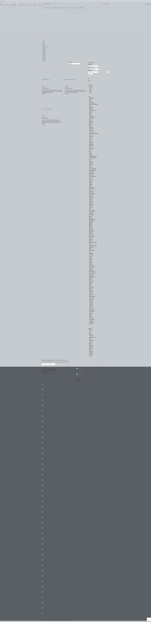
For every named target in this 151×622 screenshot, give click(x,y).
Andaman (91, 108)
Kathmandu (91, 198)
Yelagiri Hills (91, 322)
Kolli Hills (91, 205)
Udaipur (90, 308)
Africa (90, 99)
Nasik (90, 244)
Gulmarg (90, 162)
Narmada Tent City (92, 242)
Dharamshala (91, 148)
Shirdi (90, 285)
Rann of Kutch (92, 273)
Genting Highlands (92, 156)
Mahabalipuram (92, 219)
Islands (90, 178)
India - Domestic (92, 176)
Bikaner (90, 125)
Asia (90, 113)
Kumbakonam (91, 211)
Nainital (90, 241)
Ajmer (90, 105)
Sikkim (90, 288)
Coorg (90, 139)
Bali (89, 119)
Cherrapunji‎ (91, 131)
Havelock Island (92, 168)
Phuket (90, 261)
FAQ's (101, 370)
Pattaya (90, 256)
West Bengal (91, 319)
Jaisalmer (91, 181)
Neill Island (91, 247)
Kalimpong (91, 187)
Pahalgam (91, 253)
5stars (90, 86)
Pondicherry (91, 265)
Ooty (90, 251)
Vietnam (90, 316)
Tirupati (90, 305)
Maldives (90, 224)
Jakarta (90, 182)
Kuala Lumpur (92, 210)
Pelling (90, 257)
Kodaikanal (91, 204)
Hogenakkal (91, 171)
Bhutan (90, 124)
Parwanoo (91, 254)
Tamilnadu (91, 297)
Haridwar (90, 167)
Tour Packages (67, 368)
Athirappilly (91, 116)
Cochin (90, 135)
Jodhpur (90, 184)
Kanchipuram (91, 188)
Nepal (90, 248)
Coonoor (90, 138)
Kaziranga (91, 201)
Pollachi (90, 264)
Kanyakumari (91, 193)
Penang (90, 259)
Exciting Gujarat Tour (46, 79)
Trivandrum (91, 307)
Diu (89, 150)
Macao (90, 216)
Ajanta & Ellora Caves (93, 104)
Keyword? (90, 64)
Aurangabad (91, 118)
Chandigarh (91, 128)
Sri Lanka (91, 293)
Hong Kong (91, 173)
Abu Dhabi (91, 98)
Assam (90, 115)
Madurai (90, 218)
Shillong (90, 282)
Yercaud (90, 324)
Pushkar (90, 268)
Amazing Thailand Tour (80, 373)
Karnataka (91, 194)
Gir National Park (92, 158)
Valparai (90, 313)
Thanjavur (91, 302)
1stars (90, 92)
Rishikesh (91, 277)
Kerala (90, 202)
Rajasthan (91, 270)
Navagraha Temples (93, 245)
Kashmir (90, 196)
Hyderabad (91, 174)
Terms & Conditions (101, 373)
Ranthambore (91, 276)
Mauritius (91, 228)
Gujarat (90, 161)
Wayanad (91, 317)
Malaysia (90, 222)
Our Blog (101, 369)
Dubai (90, 151)
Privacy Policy (101, 372)
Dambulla (91, 144)
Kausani (90, 199)
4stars (90, 87)
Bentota (90, 122)
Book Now (44, 93)
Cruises (66, 372)
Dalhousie (91, 142)
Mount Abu (91, 231)
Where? (89, 67)
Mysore (90, 237)
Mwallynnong (91, 236)
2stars (90, 90)
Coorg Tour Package (80, 383)
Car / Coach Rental (66, 373)
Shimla (90, 284)
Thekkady (91, 304)
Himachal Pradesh (92, 170)
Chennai (90, 130)
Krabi (90, 208)
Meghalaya (91, 230)
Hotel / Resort (66, 370)
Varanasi (90, 314)
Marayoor (91, 227)
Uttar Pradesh (91, 310)
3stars (90, 89)
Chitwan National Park (93, 133)
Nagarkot (91, 239)
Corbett (90, 141)
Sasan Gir (91, 281)
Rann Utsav (91, 274)
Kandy (90, 190)
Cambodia (91, 127)
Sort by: (70, 62)
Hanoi (90, 165)
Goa (90, 159)
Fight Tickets (66, 369)
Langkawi (91, 213)
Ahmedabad (91, 102)
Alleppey (90, 107)
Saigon (90, 279)
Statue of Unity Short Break (47, 109)
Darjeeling (91, 145)
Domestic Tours (92, 337)
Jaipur (90, 179)
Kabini (90, 185)
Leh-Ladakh (91, 214)
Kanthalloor (91, 191)
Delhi (90, 147)
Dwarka (90, 153)
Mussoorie (91, 234)
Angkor (90, 111)
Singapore (91, 290)
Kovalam (90, 207)
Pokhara (90, 262)
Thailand (90, 300)
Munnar (90, 233)
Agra (90, 101)
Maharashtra (91, 221)
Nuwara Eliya (91, 250)
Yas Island (91, 320)
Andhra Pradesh (92, 110)
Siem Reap (91, 287)
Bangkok (90, 121)
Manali (90, 225)
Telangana (91, 299)
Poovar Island (91, 267)
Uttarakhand (91, 311)
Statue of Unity (92, 296)
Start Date (90, 70)
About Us (101, 368)
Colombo (91, 136)
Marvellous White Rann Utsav (70, 79)
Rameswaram (91, 271)
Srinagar (90, 294)
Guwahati (91, 164)
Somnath (90, 291)
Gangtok (90, 155)
